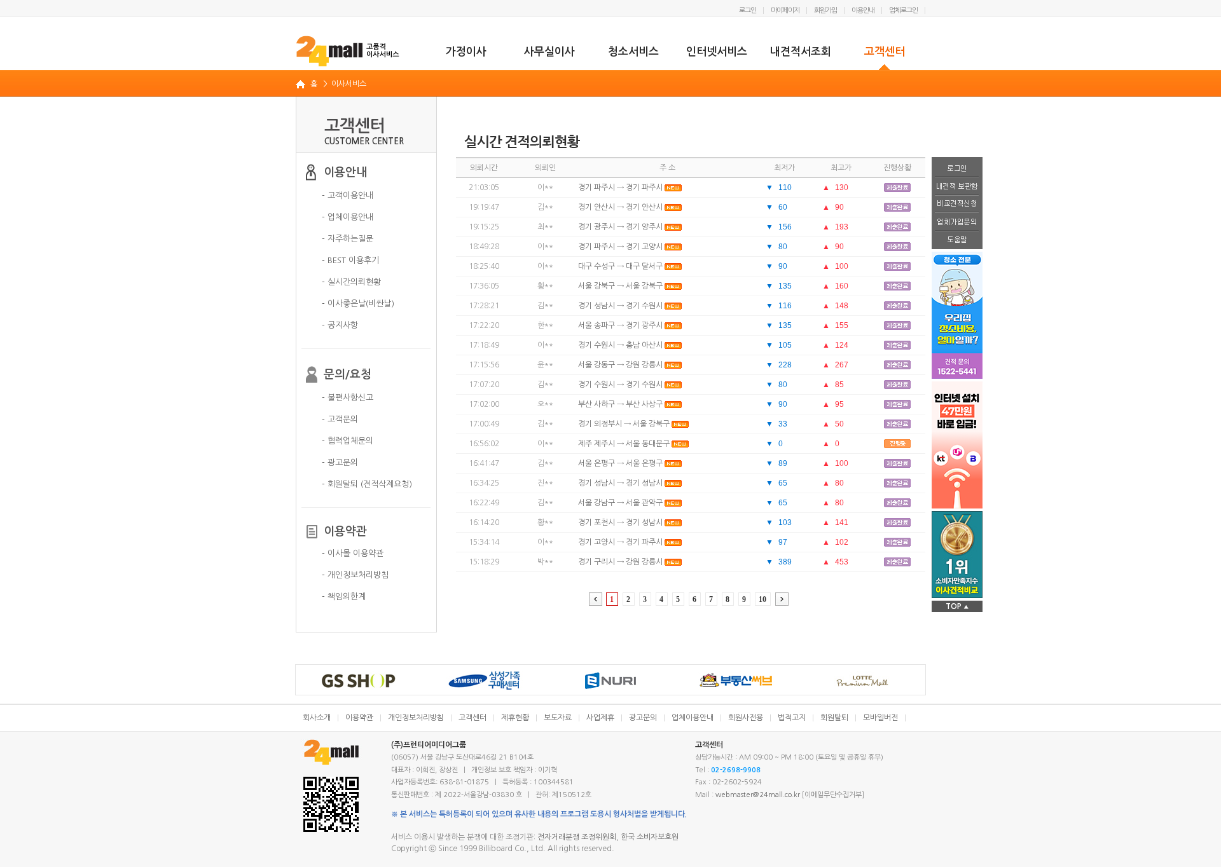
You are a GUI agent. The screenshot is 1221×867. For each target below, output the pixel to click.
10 (762, 599)
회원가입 (825, 10)
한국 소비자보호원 (650, 837)
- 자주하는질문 (347, 239)
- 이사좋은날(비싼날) (358, 303)
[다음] (782, 599)
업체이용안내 (693, 717)
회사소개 (317, 717)
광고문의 (643, 717)
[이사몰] (348, 51)
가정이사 (466, 51)
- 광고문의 (340, 462)
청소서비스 (633, 51)
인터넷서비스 (716, 51)
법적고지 (792, 717)
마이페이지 (785, 10)
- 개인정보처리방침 (355, 575)
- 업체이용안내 (347, 217)
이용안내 (863, 10)
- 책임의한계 (344, 596)
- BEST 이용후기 (350, 260)
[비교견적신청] (957, 205)
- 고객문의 (340, 419)
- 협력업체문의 (347, 441)
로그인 (747, 10)
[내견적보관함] (957, 186)
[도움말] (957, 240)
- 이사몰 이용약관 (352, 553)
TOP (957, 606)
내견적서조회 (800, 51)
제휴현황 (515, 717)
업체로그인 (903, 10)
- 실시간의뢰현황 (351, 282)
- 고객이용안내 (347, 195)
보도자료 (558, 717)
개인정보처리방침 (416, 717)
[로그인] (957, 167)
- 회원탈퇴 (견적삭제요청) (367, 484)
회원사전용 (745, 717)
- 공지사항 (340, 325)
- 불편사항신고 (347, 397)
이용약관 (359, 717)
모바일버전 (880, 717)
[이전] (595, 599)
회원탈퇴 (834, 717)
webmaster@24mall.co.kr (757, 794)
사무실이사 (549, 51)
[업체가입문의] (957, 222)
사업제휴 (600, 717)
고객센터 (884, 51)
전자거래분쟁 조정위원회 (576, 837)
